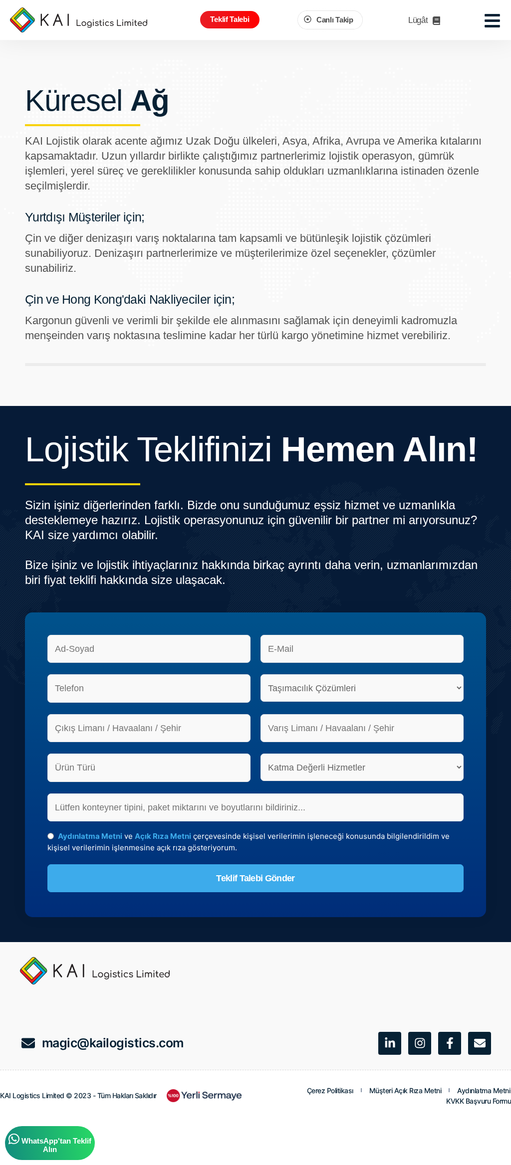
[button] (229, 19)
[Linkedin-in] (389, 1043)
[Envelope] (479, 1043)
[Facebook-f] (449, 1043)
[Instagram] (419, 1043)
